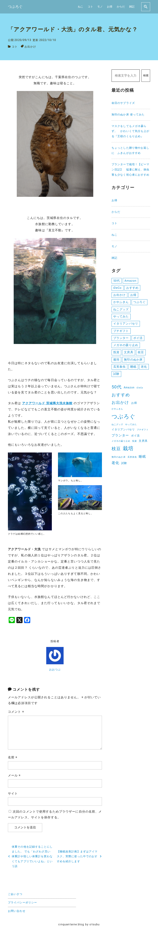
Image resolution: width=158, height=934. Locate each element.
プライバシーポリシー (22, 902)
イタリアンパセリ (125, 323)
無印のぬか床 (133, 359)
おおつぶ (55, 669)
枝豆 (141, 352)
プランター (121, 338)
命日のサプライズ (123, 103)
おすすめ (132, 288)
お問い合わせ (16, 911)
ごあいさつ (15, 894)
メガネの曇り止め (125, 345)
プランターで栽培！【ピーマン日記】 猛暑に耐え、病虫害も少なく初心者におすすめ (131, 169)
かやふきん (121, 302)
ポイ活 (138, 338)
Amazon (130, 280)
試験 (116, 374)
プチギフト (121, 331)
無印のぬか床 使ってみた (128, 114)
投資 (116, 352)
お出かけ (30, 46)
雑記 (131, 6)
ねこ (80, 6)
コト (90, 6)
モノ (100, 6)
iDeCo (117, 288)
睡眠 (133, 366)
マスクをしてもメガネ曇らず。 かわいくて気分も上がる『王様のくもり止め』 (131, 131)
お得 (109, 6)
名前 (13, 757)
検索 (146, 75)
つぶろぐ (139, 302)
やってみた (121, 316)
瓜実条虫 (119, 366)
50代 (116, 280)
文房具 (128, 352)
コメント (16, 712)
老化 (144, 366)
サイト (13, 793)
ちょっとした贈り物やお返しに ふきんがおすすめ (131, 150)
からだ (121, 6)
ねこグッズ (121, 309)
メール (14, 775)
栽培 (116, 359)
